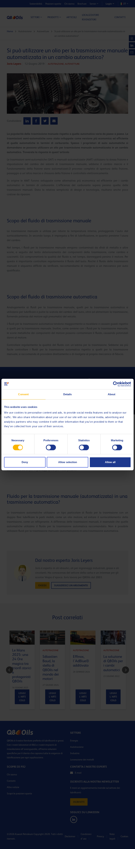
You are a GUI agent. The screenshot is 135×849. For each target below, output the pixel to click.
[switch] (51, 447)
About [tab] (111, 394)
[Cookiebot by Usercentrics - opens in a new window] (115, 384)
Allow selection (67, 462)
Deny (25, 462)
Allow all (110, 462)
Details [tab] (67, 394)
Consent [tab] (23, 394)
